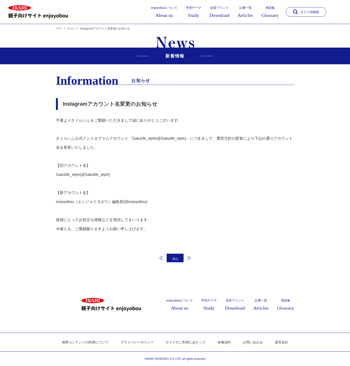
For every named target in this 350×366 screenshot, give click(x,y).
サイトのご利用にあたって (186, 342)
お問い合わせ (253, 342)
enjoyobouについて (164, 12)
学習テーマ (193, 12)
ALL (175, 259)
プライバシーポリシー (137, 342)
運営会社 (281, 342)
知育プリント (219, 12)
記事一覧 (245, 12)
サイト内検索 (309, 12)
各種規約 (224, 342)
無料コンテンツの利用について (85, 342)
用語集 (270, 12)
